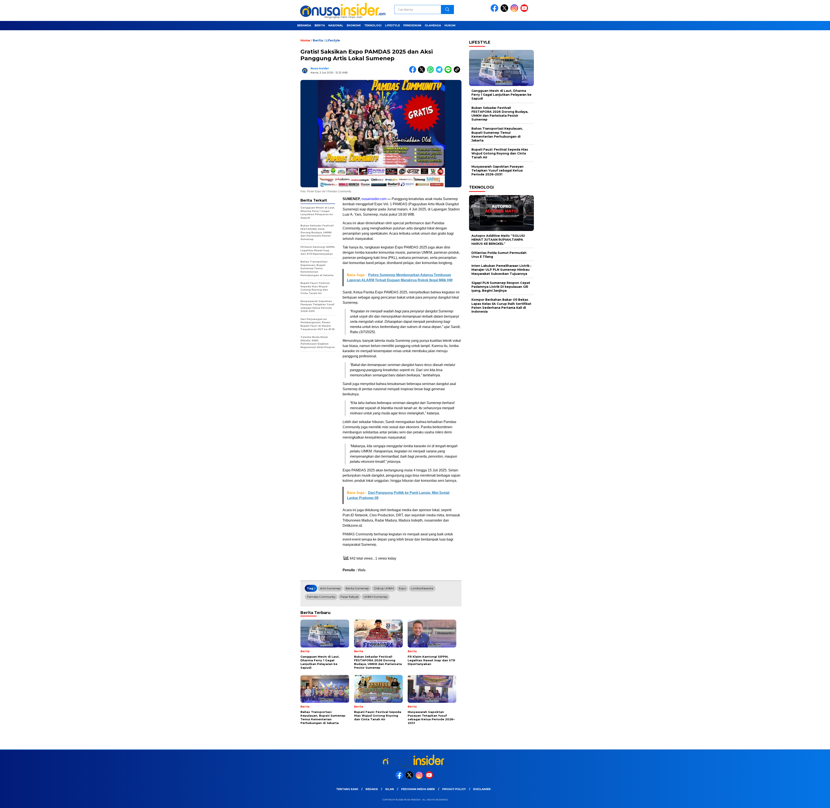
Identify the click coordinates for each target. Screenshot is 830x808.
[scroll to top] (802, 801)
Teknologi (372, 25)
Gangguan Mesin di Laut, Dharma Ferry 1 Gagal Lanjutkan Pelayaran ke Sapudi (501, 94)
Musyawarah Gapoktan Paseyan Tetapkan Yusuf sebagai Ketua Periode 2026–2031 (497, 170)
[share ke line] (449, 72)
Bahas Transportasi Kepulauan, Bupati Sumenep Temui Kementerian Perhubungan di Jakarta (497, 134)
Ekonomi (354, 25)
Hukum (449, 25)
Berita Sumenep (357, 588)
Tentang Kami (347, 789)
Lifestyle (392, 25)
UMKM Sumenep (376, 596)
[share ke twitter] (422, 72)
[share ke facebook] (413, 72)
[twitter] (505, 11)
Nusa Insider (320, 68)
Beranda (304, 25)
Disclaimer (482, 789)
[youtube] (525, 11)
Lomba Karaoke (422, 588)
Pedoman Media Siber (418, 789)
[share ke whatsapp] (431, 72)
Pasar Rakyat (349, 596)
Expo (402, 588)
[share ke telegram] (440, 72)
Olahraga (433, 25)
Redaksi (372, 789)
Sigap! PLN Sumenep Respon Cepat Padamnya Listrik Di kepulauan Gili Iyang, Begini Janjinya (500, 287)
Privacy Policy (454, 789)
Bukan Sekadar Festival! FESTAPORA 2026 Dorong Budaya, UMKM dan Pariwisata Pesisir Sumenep (499, 114)
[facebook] (495, 11)
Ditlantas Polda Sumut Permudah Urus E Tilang (499, 255)
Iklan (389, 789)
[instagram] (515, 11)
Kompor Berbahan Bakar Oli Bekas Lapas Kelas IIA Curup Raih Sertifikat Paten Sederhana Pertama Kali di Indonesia (501, 305)
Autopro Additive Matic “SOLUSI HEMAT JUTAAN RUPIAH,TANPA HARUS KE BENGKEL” (498, 239)
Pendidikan (412, 25)
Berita (319, 25)
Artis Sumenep (330, 588)
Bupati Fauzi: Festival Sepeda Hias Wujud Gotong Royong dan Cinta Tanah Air (499, 153)
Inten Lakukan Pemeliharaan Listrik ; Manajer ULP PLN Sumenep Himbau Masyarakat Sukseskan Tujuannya (501, 269)
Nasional (335, 25)
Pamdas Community (321, 596)
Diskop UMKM (384, 588)
